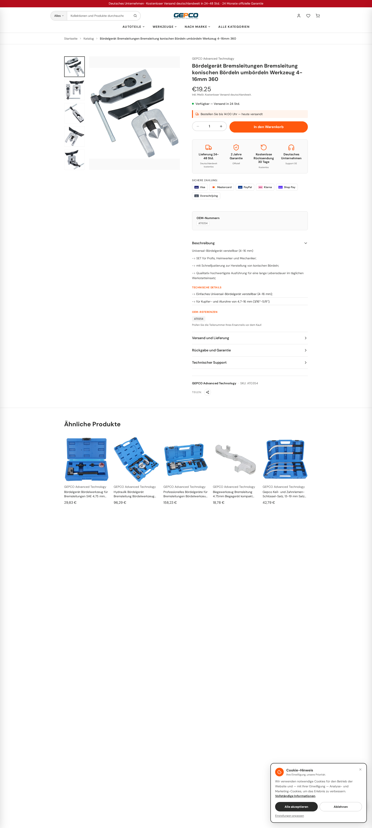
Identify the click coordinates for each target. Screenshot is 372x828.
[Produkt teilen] (207, 392)
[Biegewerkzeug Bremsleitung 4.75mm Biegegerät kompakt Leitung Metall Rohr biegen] (235, 459)
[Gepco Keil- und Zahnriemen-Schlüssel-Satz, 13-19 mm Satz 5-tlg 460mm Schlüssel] (285, 459)
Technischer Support (209, 362)
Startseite (71, 38)
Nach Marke (196, 27)
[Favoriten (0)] (308, 16)
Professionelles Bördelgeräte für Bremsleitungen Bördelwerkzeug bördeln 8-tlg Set (185, 494)
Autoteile (131, 27)
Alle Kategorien (234, 27)
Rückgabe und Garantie (211, 350)
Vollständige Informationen (295, 796)
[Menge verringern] (197, 126)
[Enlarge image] (134, 113)
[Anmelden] (299, 16)
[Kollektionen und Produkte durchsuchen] (135, 15)
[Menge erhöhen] (221, 126)
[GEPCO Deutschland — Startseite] (186, 16)
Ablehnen (341, 807)
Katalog (89, 38)
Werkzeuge (163, 27)
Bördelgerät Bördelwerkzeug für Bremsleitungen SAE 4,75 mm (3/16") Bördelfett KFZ (86, 494)
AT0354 (203, 223)
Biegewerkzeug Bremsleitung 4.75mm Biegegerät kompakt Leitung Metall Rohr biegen (233, 494)
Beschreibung (203, 243)
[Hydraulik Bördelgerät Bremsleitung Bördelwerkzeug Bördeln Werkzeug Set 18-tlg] (136, 459)
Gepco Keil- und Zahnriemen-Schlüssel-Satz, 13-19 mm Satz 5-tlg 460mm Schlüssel (284, 494)
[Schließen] (360, 769)
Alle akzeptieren (296, 807)
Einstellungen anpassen (289, 815)
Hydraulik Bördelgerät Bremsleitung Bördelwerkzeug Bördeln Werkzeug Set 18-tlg (134, 494)
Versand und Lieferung (210, 338)
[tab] (74, 66)
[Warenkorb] (318, 16)
